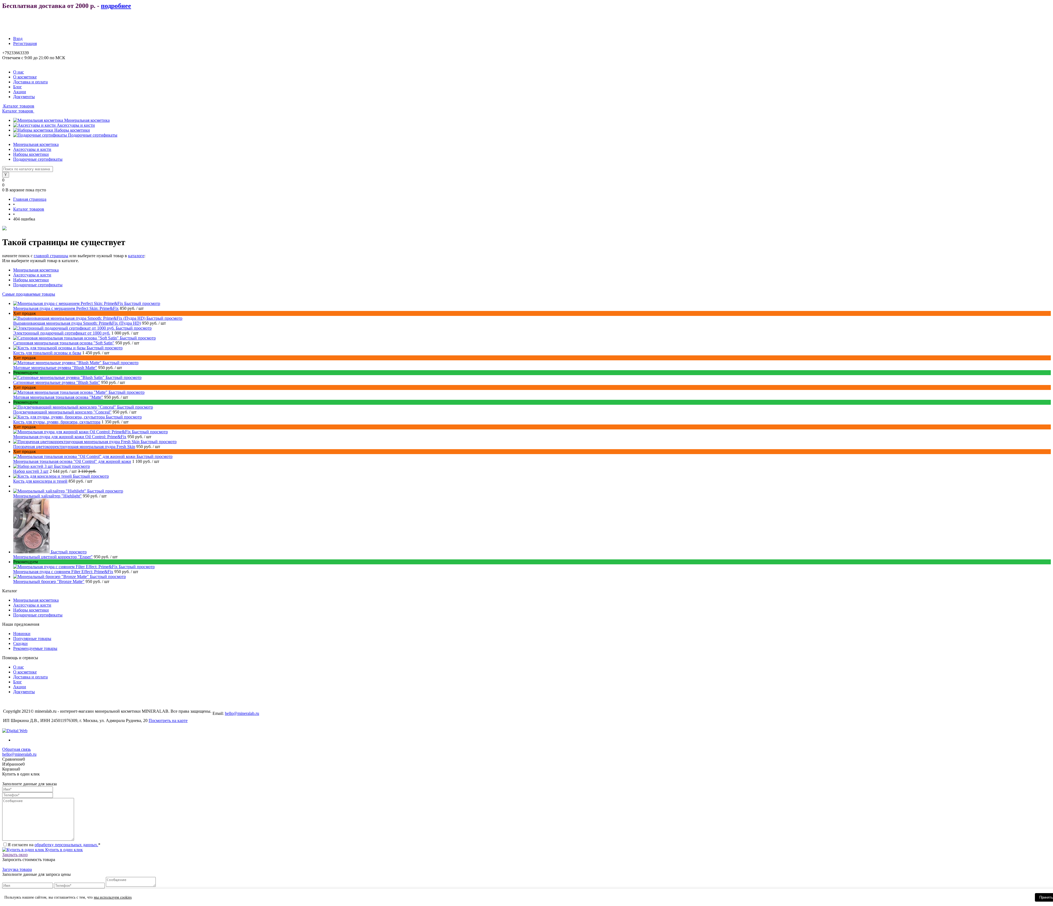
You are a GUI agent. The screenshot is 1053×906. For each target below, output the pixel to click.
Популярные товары (32, 638)
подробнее (116, 5)
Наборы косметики (72, 130)
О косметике (25, 77)
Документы (24, 96)
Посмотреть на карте (168, 720)
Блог (17, 86)
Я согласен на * (54, 844)
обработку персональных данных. (66, 844)
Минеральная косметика (87, 120)
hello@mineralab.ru (242, 713)
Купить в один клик (63, 849)
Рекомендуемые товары (35, 648)
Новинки (21, 633)
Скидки (20, 643)
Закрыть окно (15, 854)
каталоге (136, 255)
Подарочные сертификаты (92, 135)
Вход (17, 38)
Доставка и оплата (30, 82)
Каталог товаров (18, 106)
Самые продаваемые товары (28, 294)
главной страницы (51, 255)
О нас (18, 72)
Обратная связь (16, 749)
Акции (19, 91)
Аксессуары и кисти (76, 125)
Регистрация (25, 43)
